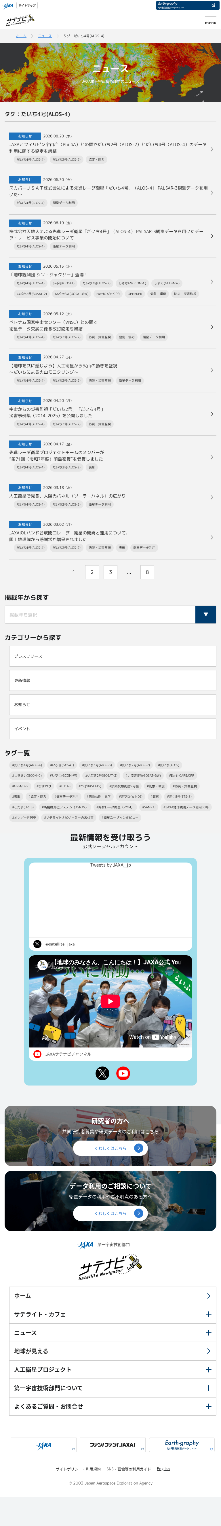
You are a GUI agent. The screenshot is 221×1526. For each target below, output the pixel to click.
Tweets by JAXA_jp (110, 865)
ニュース (45, 35)
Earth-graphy (171, 5)
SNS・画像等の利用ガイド (128, 1469)
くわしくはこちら (110, 1148)
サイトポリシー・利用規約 (78, 1469)
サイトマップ (27, 5)
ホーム (21, 35)
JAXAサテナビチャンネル (68, 1054)
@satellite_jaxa (60, 944)
